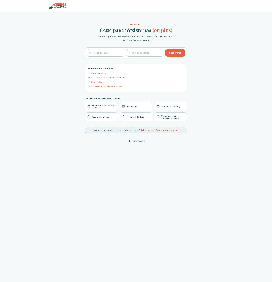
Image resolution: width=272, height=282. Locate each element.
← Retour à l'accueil (136, 141)
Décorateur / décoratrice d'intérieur (107, 77)
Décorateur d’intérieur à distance (106, 86)
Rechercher (175, 52)
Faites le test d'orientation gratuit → (159, 130)
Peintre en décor (99, 73)
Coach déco (97, 82)
